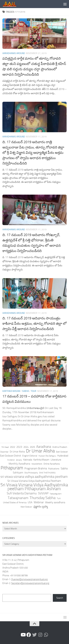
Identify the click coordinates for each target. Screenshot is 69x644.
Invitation (11, 460)
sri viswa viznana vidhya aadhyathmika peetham (34, 477)
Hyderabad (62, 455)
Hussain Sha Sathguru (47, 456)
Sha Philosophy (31, 472)
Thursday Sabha (43, 498)
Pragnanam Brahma (35, 468)
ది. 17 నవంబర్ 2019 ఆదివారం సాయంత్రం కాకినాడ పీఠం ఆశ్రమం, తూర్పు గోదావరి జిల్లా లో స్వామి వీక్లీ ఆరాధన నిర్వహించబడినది (34, 323)
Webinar (39, 502)
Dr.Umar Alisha (17, 451)
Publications (53, 468)
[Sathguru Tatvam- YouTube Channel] (23, 635)
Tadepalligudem (55, 494)
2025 (32, 447)
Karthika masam (11, 391)
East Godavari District (10, 455)
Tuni (59, 498)
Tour (33, 391)
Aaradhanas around (13, 53)
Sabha (25, 391)
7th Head (5, 447)
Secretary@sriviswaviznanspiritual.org (30, 583)
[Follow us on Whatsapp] (46, 635)
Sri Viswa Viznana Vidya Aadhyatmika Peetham (34, 480)
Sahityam (18, 472)
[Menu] (65, 4)
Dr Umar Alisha (40, 451)
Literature (56, 459)
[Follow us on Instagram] (40, 635)
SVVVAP (43, 493)
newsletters (36, 464)
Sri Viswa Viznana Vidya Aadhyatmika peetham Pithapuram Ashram (34, 487)
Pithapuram (12, 468)
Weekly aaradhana (55, 502)
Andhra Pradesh (59, 447)
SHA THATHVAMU (47, 472)
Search (59, 597)
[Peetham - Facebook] (28, 635)
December (4, 452)
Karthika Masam (41, 459)
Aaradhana (43, 447)
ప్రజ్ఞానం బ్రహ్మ (41, 506)
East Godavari (62, 452)
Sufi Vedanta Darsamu (22, 493)
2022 (12, 447)
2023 (19, 446)
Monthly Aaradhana (19, 463)
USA (30, 502)
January (19, 460)
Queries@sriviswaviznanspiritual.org (29, 579)
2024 (26, 447)
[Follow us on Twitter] (34, 635)
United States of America (14, 502)
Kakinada (27, 459)
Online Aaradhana (51, 463)
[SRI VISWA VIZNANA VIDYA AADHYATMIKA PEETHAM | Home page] (11, 4)
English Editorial (29, 455)
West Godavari (26, 507)
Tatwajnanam (18, 498)
